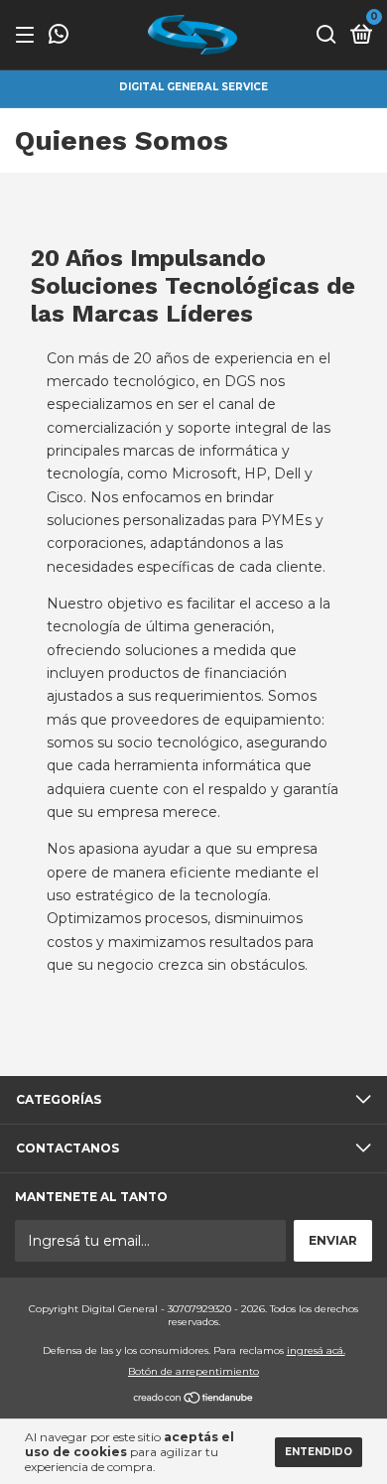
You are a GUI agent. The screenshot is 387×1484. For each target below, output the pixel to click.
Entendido (318, 1451)
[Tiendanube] (194, 1400)
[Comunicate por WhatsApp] (58, 36)
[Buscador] (326, 35)
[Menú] (28, 35)
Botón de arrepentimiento (193, 1371)
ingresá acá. (316, 1350)
